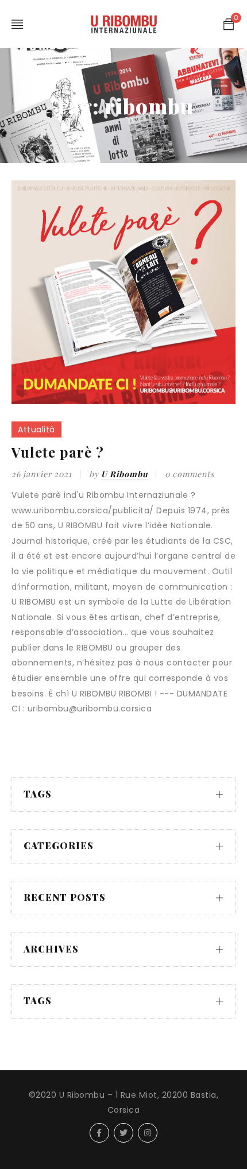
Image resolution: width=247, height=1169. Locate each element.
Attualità (36, 429)
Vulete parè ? (57, 452)
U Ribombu (124, 474)
